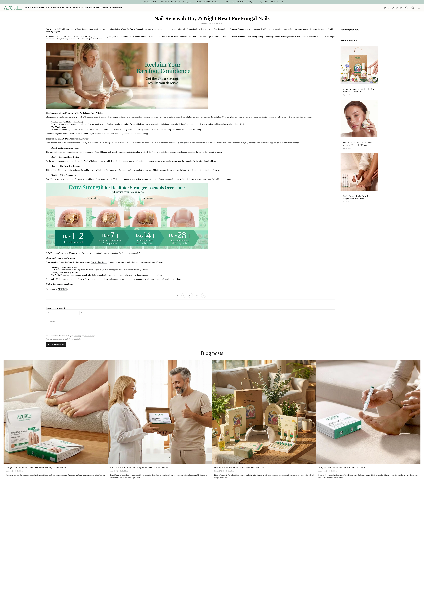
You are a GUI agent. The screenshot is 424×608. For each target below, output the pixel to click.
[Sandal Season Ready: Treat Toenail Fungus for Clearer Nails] (359, 172)
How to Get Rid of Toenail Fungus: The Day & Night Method (139, 467)
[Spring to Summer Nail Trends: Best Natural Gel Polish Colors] (359, 65)
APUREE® (62, 289)
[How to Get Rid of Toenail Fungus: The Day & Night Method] (160, 412)
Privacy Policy (77, 336)
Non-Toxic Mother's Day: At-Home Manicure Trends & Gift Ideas (358, 143)
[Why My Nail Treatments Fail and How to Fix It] (368, 412)
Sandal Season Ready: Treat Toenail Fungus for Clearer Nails (358, 197)
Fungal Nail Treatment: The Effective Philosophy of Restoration (36, 467)
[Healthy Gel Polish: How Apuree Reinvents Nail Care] (264, 412)
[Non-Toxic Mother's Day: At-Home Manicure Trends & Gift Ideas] (359, 118)
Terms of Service (88, 336)
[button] (66, 8)
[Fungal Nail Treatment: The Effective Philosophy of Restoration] (56, 412)
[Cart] (418, 8)
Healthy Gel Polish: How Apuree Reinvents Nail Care (239, 467)
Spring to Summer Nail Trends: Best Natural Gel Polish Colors (358, 90)
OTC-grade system (181, 143)
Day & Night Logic (99, 262)
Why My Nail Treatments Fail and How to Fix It (341, 467)
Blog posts (212, 353)
